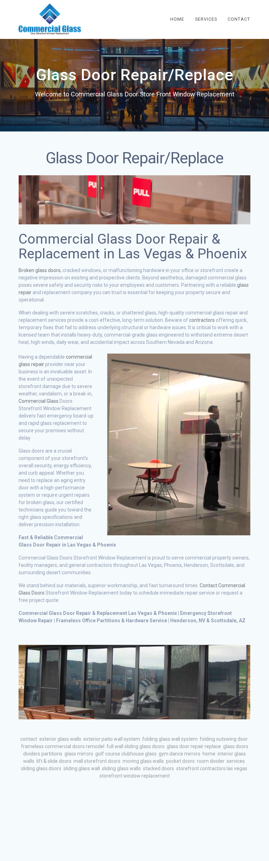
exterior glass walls (60, 739)
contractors (202, 320)
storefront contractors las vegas (211, 768)
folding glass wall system (170, 739)
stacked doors (158, 768)
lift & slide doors (53, 761)
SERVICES (206, 19)
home (208, 754)
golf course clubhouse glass (126, 754)
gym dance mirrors (179, 754)
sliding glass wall (81, 768)
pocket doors (180, 761)
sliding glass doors (41, 768)
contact (28, 739)
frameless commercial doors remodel (62, 746)
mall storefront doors (97, 761)
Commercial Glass (38, 401)
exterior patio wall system (111, 739)
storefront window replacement (134, 776)
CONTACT (239, 19)
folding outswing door (224, 739)
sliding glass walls (121, 768)
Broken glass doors (40, 270)
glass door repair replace (194, 746)
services (236, 761)
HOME (177, 19)
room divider (211, 761)
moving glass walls (143, 761)
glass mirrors (78, 754)
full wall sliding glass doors (135, 746)
